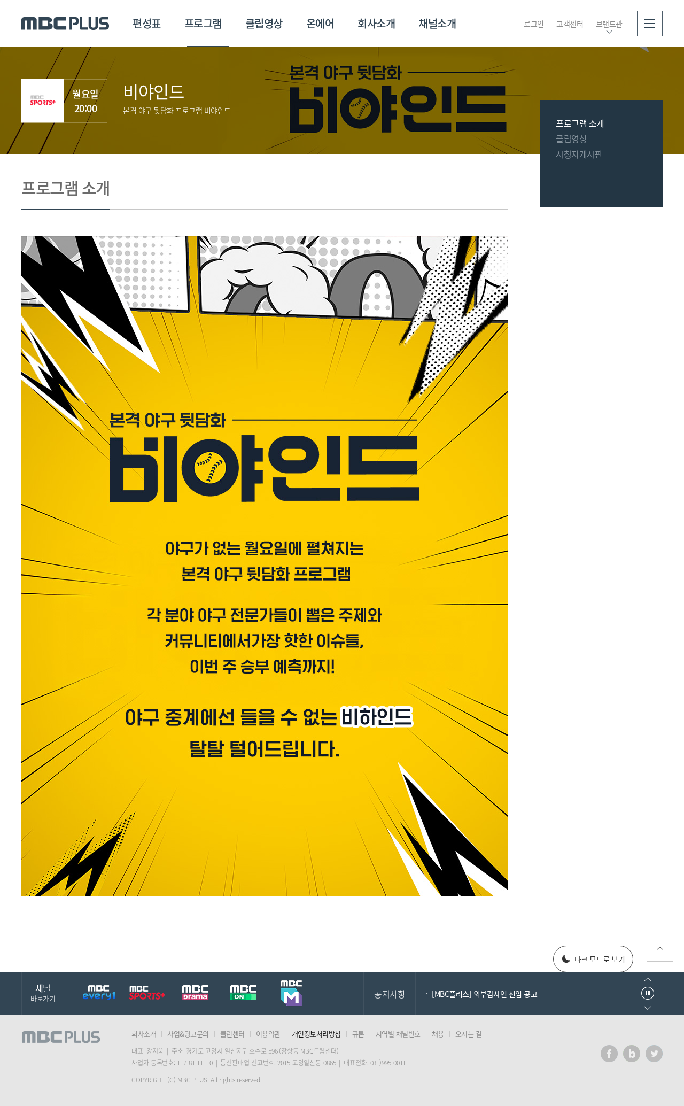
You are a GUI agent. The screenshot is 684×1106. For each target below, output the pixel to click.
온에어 (320, 23)
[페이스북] (609, 1053)
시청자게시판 (579, 154)
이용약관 (268, 1033)
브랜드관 (609, 23)
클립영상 (264, 23)
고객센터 (569, 23)
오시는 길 (468, 1033)
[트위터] (654, 1053)
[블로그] (631, 1053)
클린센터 (232, 1033)
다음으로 (648, 1008)
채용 (438, 1033)
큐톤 (358, 1033)
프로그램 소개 (580, 123)
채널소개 (437, 23)
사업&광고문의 (188, 1033)
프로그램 (203, 23)
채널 (42, 992)
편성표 (147, 23)
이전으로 (648, 979)
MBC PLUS (65, 23)
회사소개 (376, 23)
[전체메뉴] (650, 23)
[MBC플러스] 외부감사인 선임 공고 (484, 993)
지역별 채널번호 (398, 1033)
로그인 (534, 23)
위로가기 (660, 948)
